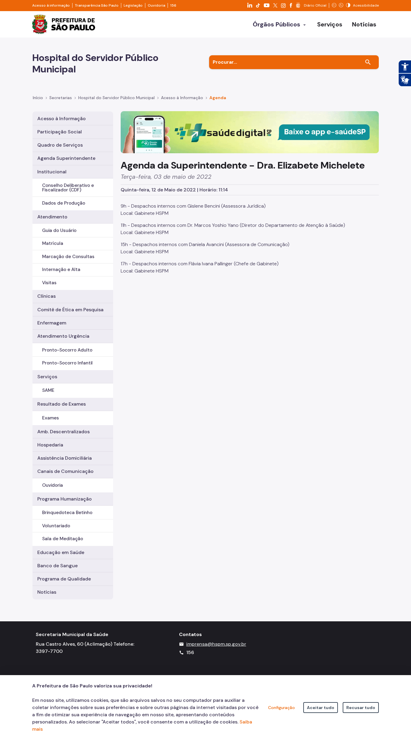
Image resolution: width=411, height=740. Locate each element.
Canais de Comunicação (65, 471)
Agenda (217, 97)
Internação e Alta (61, 269)
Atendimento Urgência (63, 336)
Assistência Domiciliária (64, 458)
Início (38, 97)
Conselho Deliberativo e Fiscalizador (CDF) (68, 187)
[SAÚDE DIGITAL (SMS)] (250, 132)
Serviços (47, 376)
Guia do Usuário (59, 230)
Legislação (133, 5)
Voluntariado (56, 526)
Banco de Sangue (57, 565)
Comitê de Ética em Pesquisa (70, 309)
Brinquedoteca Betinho (67, 513)
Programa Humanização (64, 499)
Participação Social (59, 132)
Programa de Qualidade (64, 579)
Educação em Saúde (60, 552)
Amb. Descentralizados (63, 431)
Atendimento (52, 217)
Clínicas (46, 296)
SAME (48, 390)
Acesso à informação (51, 5)
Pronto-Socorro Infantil (67, 363)
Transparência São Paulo (97, 5)
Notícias (46, 592)
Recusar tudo (360, 707)
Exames (50, 418)
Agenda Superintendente (66, 158)
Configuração (281, 707)
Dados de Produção (63, 203)
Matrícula (52, 243)
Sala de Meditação (62, 539)
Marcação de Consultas (68, 257)
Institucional (51, 172)
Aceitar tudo (320, 707)
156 (173, 5)
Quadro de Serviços (60, 145)
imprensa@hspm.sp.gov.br (216, 644)
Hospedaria (50, 445)
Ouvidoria (156, 5)
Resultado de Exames (61, 404)
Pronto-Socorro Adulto (67, 350)
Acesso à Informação (182, 97)
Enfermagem (51, 323)
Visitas (49, 283)
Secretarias (60, 97)
